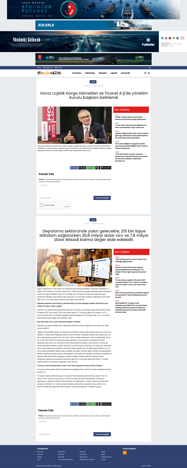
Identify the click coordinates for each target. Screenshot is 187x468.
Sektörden (90, 73)
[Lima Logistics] (93, 59)
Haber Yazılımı (146, 466)
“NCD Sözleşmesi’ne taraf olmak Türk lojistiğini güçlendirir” (130, 260)
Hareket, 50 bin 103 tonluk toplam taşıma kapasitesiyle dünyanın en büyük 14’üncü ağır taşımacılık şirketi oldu (130, 270)
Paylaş (74, 168)
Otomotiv (76, 73)
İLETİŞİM (59, 68)
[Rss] (125, 453)
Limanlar (61, 454)
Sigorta (103, 459)
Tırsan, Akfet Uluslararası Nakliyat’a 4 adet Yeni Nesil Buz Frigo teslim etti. (130, 126)
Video (39, 459)
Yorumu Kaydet (102, 198)
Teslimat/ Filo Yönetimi (87, 459)
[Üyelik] (150, 68)
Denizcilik (61, 457)
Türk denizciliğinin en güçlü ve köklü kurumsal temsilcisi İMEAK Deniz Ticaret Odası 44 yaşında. (131, 146)
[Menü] (145, 73)
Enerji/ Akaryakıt (106, 457)
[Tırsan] (93, 25)
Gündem (103, 73)
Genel (103, 454)
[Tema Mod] (149, 73)
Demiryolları (83, 457)
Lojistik (113, 73)
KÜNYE (39, 68)
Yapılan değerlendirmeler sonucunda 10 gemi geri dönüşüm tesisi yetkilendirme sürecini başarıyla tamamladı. (131, 135)
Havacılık (125, 73)
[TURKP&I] (93, 41)
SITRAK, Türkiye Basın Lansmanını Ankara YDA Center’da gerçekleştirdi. (130, 118)
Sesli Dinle (107, 168)
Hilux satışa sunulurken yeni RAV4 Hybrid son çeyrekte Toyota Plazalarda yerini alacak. (132, 295)
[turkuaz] (93, 9)
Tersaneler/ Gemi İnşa (65, 459)
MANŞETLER (49, 68)
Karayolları (83, 454)
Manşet (39, 457)
